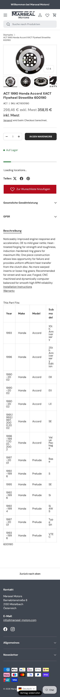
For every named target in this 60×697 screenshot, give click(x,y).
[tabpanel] (30, 391)
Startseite (8, 35)
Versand (7, 120)
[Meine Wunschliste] (47, 14)
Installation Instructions (17, 287)
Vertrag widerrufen (30, 692)
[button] (54, 15)
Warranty (9, 291)
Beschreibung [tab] (12, 230)
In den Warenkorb (41, 136)
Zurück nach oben (30, 573)
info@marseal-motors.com (19, 620)
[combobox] (30, 24)
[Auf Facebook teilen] (21, 178)
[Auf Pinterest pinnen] (28, 178)
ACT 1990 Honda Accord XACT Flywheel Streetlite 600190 (26, 38)
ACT (5, 103)
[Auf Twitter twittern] (15, 178)
